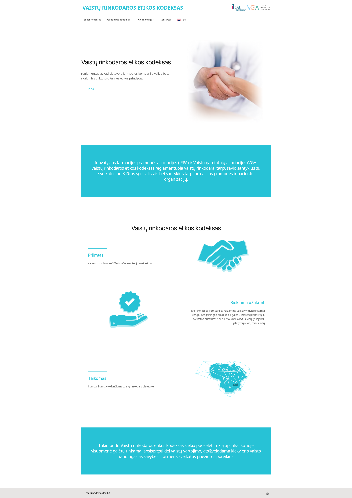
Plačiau (91, 89)
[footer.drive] (267, 493)
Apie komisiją (145, 19)
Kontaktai (165, 19)
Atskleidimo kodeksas (118, 19)
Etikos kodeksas (92, 19)
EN (184, 19)
